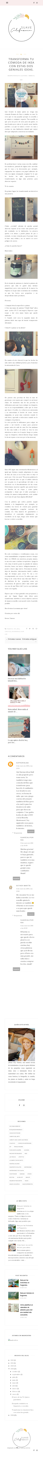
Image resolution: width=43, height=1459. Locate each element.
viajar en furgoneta (15, 1180)
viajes (26, 1180)
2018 (12, 1415)
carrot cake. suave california (18, 1140)
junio (14, 1380)
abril (13, 1386)
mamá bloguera (14, 1163)
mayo (14, 1383)
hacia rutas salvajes (15, 1153)
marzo (14, 1388)
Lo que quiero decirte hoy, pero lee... (18, 741)
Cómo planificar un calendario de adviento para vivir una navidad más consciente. (26, 1310)
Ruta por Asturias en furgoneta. (27, 1294)
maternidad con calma (16, 1170)
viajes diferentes (27, 1184)
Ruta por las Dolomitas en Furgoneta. (24, 1282)
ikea (18, 629)
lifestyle (8, 631)
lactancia (12, 1157)
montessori (13, 1174)
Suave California (22, 75)
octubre (15, 1371)
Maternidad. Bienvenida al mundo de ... (18, 710)
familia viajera (18, 1146)
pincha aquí (28, 586)
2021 (12, 1363)
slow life (20, 1177)
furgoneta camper (15, 1150)
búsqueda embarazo (15, 1129)
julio (13, 1377)
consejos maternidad (24, 1143)
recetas (11, 1177)
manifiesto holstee (15, 1167)
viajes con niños (14, 1184)
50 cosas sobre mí (14, 1126)
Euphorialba (22, 763)
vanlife (28, 1177)
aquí (9, 477)
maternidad (16, 631)
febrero (15, 1391)
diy (21, 54)
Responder (31, 831)
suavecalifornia (27, 838)
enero (14, 1394)
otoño (29, 1174)
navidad (22, 1174)
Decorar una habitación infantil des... (17, 679)
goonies (26, 1150)
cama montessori (14, 1133)
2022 (12, 1360)
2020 (12, 1366)
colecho (12, 1143)
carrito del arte (14, 1136)
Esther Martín (23, 886)
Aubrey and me (25, 1448)
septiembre (16, 1374)
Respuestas (18, 833)
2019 (12, 1369)
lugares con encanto (16, 1160)
